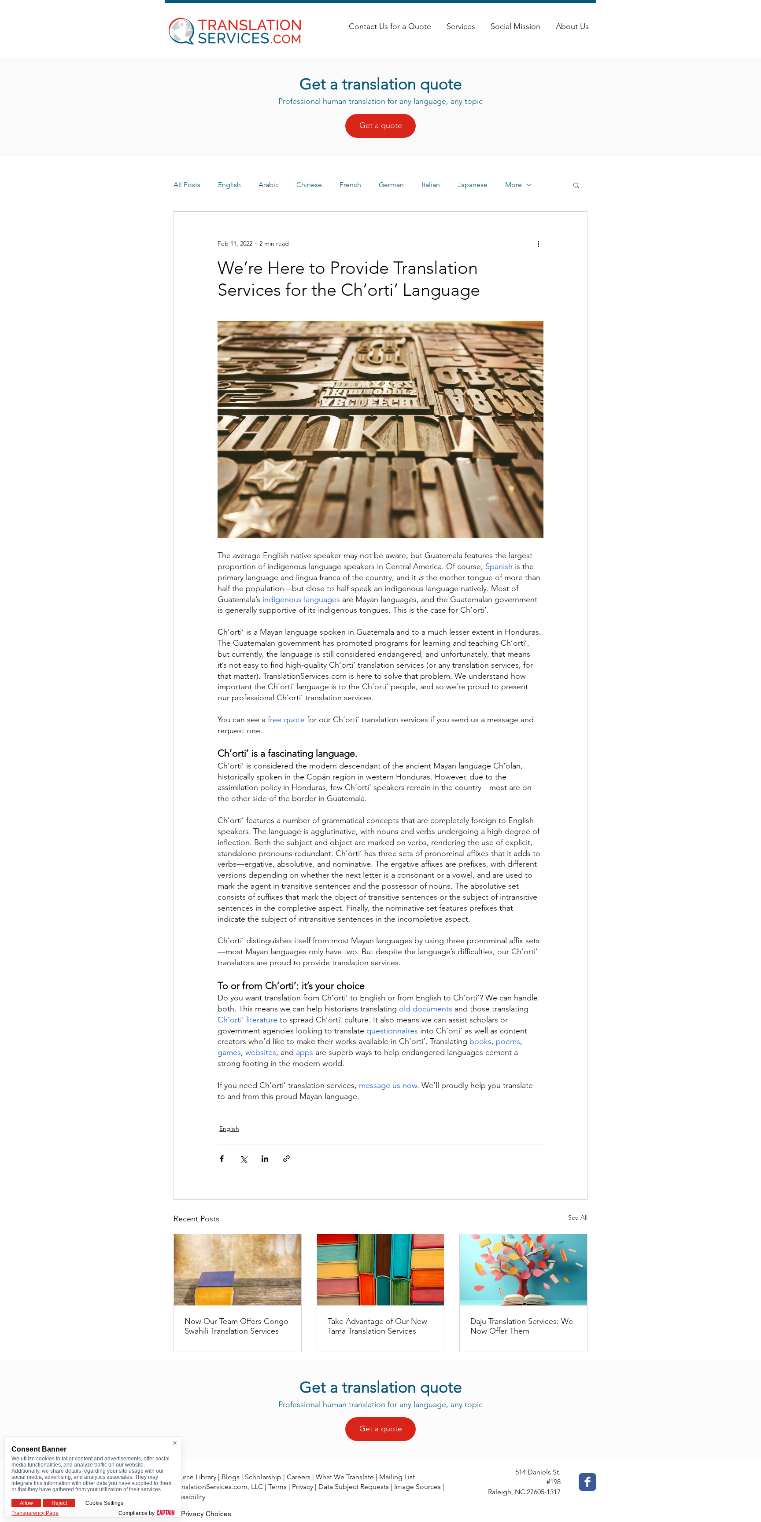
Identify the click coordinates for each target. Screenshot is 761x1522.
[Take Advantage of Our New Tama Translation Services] (380, 1269)
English (229, 184)
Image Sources (417, 1486)
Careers (298, 1477)
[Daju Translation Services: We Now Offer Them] (523, 1269)
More (513, 184)
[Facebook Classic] (587, 1482)
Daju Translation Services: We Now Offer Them (521, 1326)
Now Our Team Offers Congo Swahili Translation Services (236, 1326)
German (391, 184)
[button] (576, 184)
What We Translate (345, 1477)
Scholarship (263, 1477)
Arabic (269, 184)
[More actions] (538, 243)
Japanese (473, 184)
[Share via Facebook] (222, 1158)
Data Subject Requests (353, 1486)
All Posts (187, 184)
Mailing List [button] (397, 1477)
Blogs (231, 1477)
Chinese (309, 184)
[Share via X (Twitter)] (243, 1158)
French (350, 184)
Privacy (302, 1486)
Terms (277, 1486)
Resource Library (190, 1477)
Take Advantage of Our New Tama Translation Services (377, 1326)
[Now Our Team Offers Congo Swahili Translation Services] (237, 1269)
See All (577, 1217)
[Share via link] (286, 1158)
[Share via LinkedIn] (265, 1158)
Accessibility (185, 1497)
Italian (430, 184)
